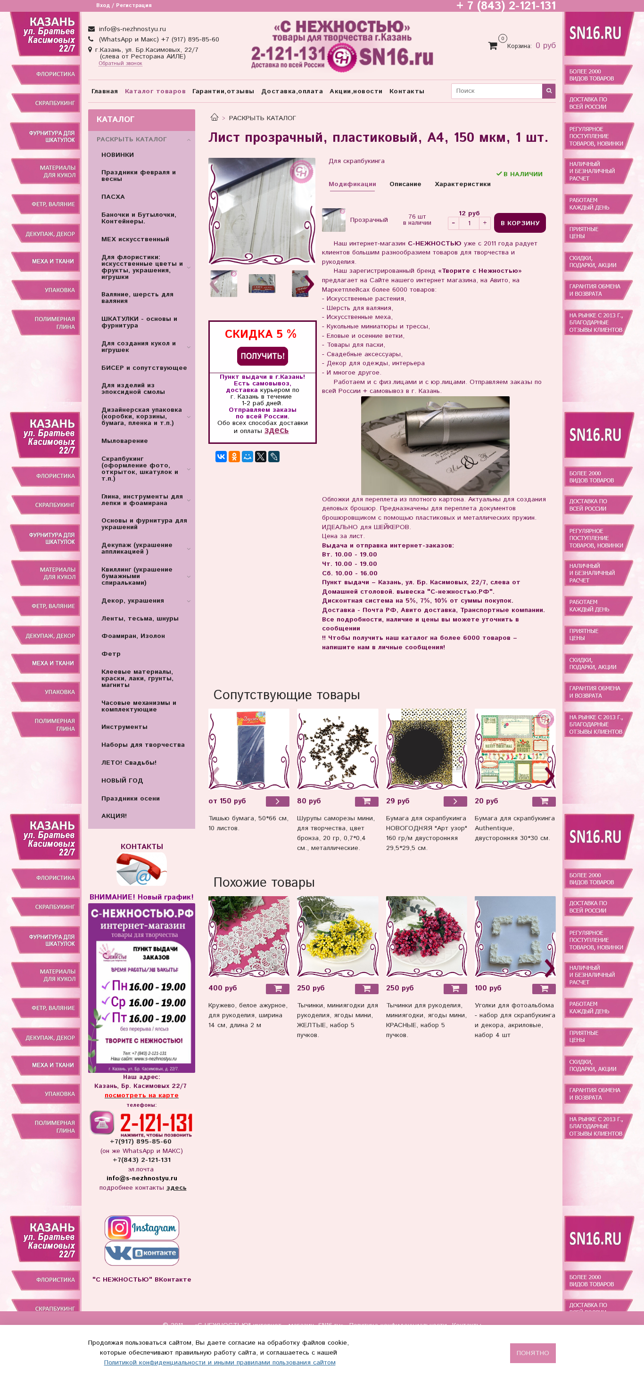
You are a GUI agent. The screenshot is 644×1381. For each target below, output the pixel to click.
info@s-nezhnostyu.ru (131, 29)
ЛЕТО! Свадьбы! (129, 763)
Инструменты (124, 727)
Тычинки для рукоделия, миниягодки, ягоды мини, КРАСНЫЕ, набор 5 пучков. (426, 1020)
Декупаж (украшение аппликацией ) (137, 548)
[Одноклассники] (234, 456)
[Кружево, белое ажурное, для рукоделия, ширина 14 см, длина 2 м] (248, 936)
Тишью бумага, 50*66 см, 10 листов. (248, 823)
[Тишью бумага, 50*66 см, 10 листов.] (248, 749)
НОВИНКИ (117, 155)
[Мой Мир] (247, 456)
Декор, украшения (132, 600)
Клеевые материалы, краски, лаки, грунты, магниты (137, 678)
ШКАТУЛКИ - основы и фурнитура (139, 322)
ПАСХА (113, 197)
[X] (260, 456)
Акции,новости (356, 91)
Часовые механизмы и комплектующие (138, 706)
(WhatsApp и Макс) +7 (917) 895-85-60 (158, 39)
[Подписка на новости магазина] (262, 356)
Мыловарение (124, 441)
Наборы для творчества (143, 745)
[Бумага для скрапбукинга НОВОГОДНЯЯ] (426, 749)
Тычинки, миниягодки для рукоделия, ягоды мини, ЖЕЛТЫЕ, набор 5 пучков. (337, 1020)
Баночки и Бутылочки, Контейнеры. (138, 218)
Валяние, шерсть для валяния (137, 298)
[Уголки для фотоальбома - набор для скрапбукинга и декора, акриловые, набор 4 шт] (515, 936)
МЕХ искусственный (135, 239)
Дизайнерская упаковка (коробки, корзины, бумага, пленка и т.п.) (141, 416)
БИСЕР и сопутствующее (144, 368)
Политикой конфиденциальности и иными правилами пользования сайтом (220, 1362)
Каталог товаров (155, 91)
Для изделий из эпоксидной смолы (133, 389)
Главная (104, 91)
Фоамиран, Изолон (133, 636)
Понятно (533, 1353)
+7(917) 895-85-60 (142, 1141)
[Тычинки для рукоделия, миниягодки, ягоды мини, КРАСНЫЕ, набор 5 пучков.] (426, 936)
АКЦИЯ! (114, 816)
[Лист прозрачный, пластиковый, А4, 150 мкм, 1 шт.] (261, 211)
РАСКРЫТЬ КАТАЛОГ (262, 118)
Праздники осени (130, 798)
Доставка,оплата (292, 91)
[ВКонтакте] (221, 456)
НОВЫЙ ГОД (122, 780)
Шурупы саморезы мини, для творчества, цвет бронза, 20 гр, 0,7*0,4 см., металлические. (336, 833)
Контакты (407, 91)
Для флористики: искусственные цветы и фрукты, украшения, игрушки (142, 267)
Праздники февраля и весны (138, 176)
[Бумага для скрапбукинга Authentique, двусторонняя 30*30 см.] (515, 749)
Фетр (111, 654)
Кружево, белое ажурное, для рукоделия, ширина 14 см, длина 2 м (248, 1015)
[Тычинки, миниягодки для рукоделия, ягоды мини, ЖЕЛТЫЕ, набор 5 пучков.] (337, 936)
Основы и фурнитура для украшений (144, 524)
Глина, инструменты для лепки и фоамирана (142, 500)
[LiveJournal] (274, 456)
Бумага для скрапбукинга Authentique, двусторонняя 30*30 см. (515, 828)
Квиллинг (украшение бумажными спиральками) (137, 576)
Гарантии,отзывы (223, 91)
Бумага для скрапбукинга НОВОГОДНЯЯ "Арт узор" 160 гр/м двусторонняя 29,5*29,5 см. (426, 833)
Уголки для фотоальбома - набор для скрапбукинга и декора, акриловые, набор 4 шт (515, 1020)
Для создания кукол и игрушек (138, 347)
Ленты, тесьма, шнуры (140, 618)
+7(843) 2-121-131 (142, 1160)
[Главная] (214, 118)
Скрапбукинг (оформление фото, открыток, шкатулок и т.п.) (139, 468)
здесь (276, 430)
